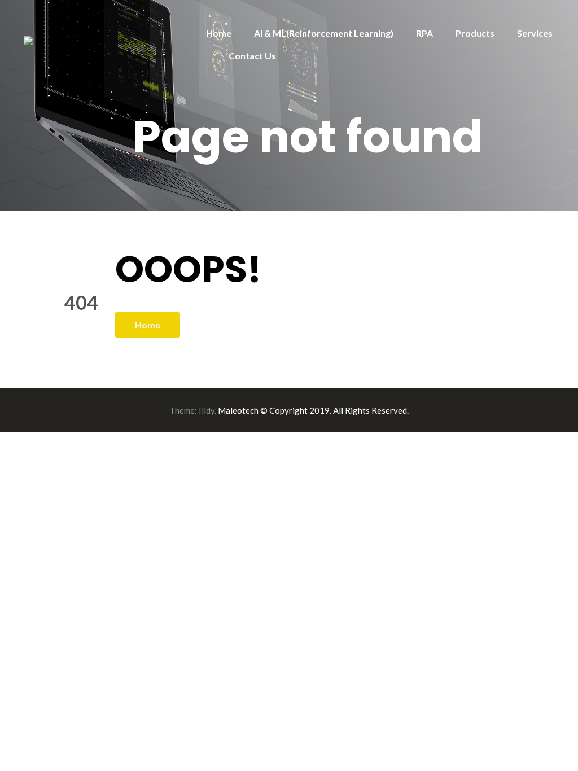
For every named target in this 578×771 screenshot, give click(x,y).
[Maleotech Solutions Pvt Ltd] (28, 39)
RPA (424, 33)
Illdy (206, 410)
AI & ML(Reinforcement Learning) (323, 33)
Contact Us (252, 55)
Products (475, 33)
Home (218, 33)
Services (535, 33)
